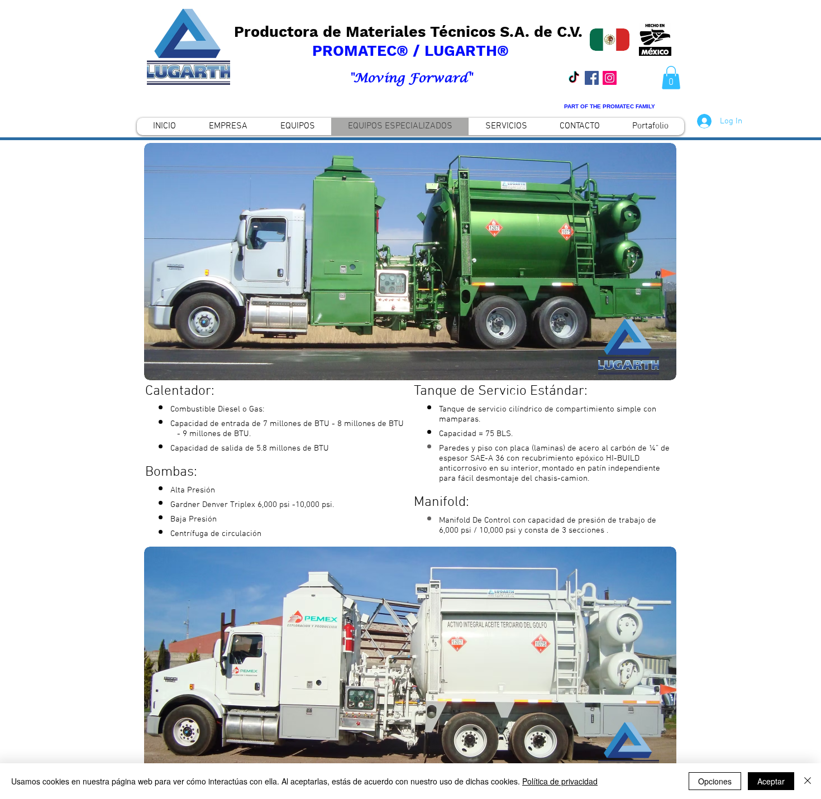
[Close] (807, 781)
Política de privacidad (560, 781)
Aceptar (771, 781)
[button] (671, 77)
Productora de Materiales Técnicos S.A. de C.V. (410, 32)
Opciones (715, 781)
